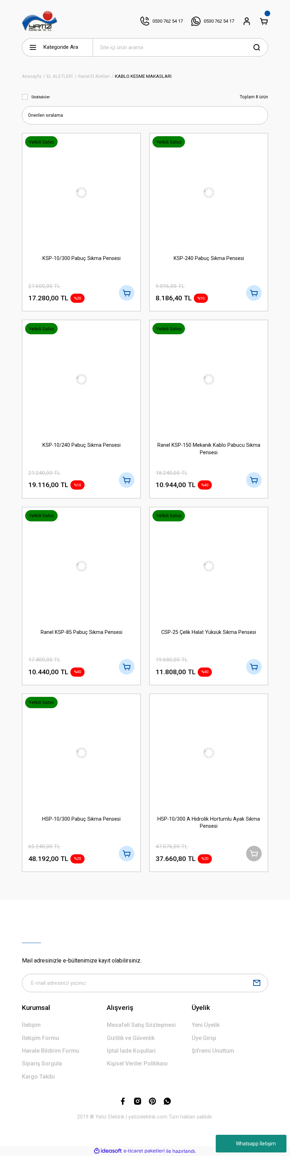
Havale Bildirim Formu (50, 1050)
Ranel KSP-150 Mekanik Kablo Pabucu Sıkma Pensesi (208, 448)
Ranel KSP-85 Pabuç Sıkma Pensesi (81, 632)
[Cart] (264, 21)
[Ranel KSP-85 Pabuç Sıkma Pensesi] (81, 566)
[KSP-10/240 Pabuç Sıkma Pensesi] (81, 379)
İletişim (31, 1025)
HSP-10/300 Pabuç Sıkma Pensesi (81, 819)
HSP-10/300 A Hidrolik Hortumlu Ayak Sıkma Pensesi (208, 822)
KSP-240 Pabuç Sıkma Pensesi (209, 258)
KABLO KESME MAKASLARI (143, 76)
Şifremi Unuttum (213, 1050)
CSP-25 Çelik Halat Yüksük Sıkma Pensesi (208, 632)
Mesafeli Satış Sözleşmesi (141, 1025)
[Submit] (256, 983)
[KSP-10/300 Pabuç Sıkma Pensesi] (81, 192)
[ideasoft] (108, 1151)
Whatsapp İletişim (256, 1143)
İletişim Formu (40, 1038)
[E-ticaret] (144, 1151)
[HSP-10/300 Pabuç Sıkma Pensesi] (81, 753)
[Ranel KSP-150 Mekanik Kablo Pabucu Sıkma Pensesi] (208, 379)
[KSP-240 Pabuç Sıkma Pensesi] (208, 192)
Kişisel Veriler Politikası (137, 1063)
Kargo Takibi (38, 1076)
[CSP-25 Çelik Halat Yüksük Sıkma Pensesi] (208, 566)
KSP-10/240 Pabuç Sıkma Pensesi (81, 445)
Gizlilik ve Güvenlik (131, 1038)
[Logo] (40, 21)
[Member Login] (247, 21)
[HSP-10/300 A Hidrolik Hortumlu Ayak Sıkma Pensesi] (208, 753)
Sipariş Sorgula (42, 1063)
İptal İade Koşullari (131, 1050)
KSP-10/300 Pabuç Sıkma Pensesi (81, 258)
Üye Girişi (204, 1038)
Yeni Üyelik (206, 1025)
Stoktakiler (40, 96)
